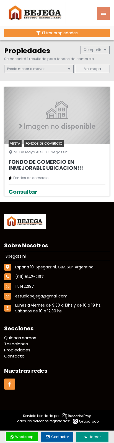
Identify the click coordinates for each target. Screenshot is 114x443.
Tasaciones (16, 344)
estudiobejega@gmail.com (41, 296)
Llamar (95, 436)
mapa (95, 68)
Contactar (60, 436)
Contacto (14, 356)
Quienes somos (20, 338)
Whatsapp (24, 436)
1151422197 (24, 286)
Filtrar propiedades (60, 33)
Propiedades (17, 350)
